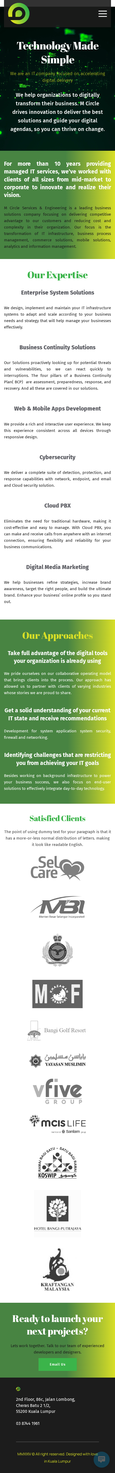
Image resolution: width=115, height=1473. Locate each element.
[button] (102, 13)
